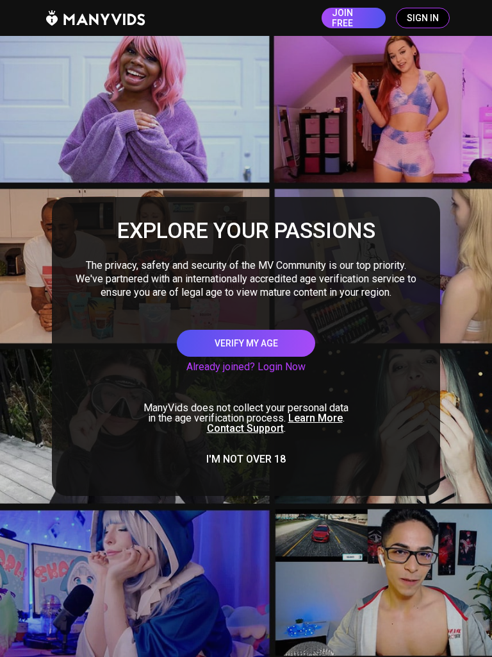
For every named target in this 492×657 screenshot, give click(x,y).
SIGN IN (423, 18)
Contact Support (245, 428)
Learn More (315, 418)
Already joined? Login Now (246, 367)
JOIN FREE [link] (342, 18)
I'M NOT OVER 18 (246, 459)
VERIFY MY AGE (246, 343)
